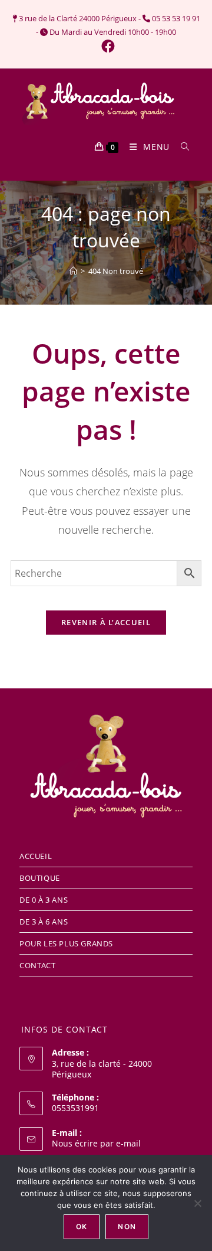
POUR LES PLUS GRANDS (66, 943)
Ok (81, 1226)
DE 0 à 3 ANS (43, 899)
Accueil (35, 856)
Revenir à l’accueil (106, 622)
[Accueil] (73, 271)
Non (127, 1226)
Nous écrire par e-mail (96, 1143)
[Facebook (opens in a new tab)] (106, 46)
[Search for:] (181, 146)
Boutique (39, 878)
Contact (37, 965)
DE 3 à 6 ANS (43, 921)
